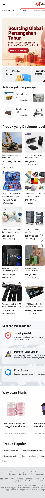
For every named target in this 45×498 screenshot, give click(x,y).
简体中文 (20, 479)
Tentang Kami (22, 472)
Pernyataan (34, 472)
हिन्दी (41, 481)
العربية (24, 481)
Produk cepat (23, 474)
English (11, 479)
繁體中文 (29, 479)
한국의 (17, 481)
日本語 (37, 479)
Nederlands (33, 481)
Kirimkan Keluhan (9, 472)
